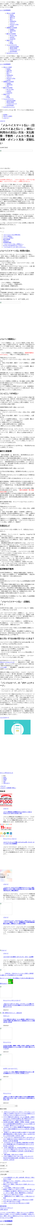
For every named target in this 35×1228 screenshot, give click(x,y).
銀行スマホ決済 (7, 87)
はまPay (9, 91)
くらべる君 (3, 667)
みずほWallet (10, 105)
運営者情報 (3, 1206)
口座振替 (8, 788)
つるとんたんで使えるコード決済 (13, 1194)
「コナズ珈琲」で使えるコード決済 (13, 1187)
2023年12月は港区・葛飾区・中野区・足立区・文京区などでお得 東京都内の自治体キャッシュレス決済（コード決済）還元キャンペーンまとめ (19, 1047)
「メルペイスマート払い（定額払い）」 (13, 244)
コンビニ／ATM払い (8, 237)
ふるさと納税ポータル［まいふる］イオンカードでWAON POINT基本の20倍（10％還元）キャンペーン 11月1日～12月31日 (18, 1158)
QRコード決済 (7, 67)
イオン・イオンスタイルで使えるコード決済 (16, 1203)
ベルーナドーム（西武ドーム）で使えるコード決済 (18, 1199)
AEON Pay (10, 84)
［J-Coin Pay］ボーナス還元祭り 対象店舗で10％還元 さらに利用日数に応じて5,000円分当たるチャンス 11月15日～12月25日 (18, 1144)
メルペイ (9, 76)
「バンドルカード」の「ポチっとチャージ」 (14, 247)
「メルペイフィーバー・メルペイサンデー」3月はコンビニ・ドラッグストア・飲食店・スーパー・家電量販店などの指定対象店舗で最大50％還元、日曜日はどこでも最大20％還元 (19, 922)
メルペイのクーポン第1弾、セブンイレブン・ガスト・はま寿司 (18, 956)
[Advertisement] (17, 752)
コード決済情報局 (5, 10)
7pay (8, 86)
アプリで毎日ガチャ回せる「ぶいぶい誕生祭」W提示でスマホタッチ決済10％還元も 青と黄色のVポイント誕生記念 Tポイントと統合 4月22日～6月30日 (19, 1021)
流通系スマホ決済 (8, 81)
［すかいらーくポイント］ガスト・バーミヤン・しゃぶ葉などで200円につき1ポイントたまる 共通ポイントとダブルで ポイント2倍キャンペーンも (18, 1005)
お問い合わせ (4, 1209)
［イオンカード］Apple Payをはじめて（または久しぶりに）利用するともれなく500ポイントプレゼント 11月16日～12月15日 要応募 (19, 1139)
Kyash (8, 97)
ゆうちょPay (10, 89)
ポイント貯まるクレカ (6, 772)
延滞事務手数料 (7, 242)
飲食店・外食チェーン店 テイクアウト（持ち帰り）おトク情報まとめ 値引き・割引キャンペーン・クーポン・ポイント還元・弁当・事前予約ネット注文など (19, 1191)
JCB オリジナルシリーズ (7, 662)
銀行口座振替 (6, 239)
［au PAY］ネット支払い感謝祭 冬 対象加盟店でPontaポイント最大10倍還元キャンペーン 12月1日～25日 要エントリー (19, 1129)
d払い (8, 73)
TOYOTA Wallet (11, 100)
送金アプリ (6, 94)
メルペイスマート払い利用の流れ (11, 234)
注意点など (6, 241)
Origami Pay (10, 75)
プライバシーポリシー (6, 1207)
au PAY (9, 80)
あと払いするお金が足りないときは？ (13, 245)
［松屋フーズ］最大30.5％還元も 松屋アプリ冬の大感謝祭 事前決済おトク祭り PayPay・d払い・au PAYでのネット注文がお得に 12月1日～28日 (19, 1098)
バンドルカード (4, 717)
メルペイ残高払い (7, 236)
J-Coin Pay (9, 92)
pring (8, 96)
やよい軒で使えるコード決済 (11, 1201)
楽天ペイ (9, 72)
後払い (14, 788)
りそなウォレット (12, 103)
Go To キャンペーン (9, 107)
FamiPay (9, 83)
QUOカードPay (11, 78)
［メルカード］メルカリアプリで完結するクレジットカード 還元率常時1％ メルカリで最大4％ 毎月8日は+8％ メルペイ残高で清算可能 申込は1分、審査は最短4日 (18, 889)
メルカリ (3, 788)
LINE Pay (9, 70)
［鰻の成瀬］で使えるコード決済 (13, 1154)
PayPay (8, 68)
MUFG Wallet (10, 102)
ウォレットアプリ (8, 99)
